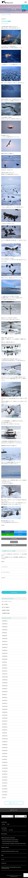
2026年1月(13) (4, 641)
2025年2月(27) (4, 668)
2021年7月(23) (4, 777)
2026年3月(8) (4, 635)
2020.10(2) (4, 797)
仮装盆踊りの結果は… (6, 610)
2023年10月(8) (4, 706)
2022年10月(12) (5, 738)
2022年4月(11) (4, 756)
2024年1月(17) (4, 703)
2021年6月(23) (4, 780)
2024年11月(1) (4, 673)
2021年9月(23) (4, 771)
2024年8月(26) (4, 682)
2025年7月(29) (4, 653)
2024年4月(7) (4, 694)
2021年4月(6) (4, 786)
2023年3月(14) (4, 727)
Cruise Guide (4, 822)
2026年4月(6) (4, 632)
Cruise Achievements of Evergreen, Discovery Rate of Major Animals (14, 843)
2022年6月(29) (4, 750)
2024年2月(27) (4, 700)
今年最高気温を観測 (6, 613)
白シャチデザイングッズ (6, 601)
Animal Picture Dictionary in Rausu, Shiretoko (10, 841)
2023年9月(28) (4, 709)
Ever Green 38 (4, 829)
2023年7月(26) (4, 715)
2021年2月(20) (4, 788)
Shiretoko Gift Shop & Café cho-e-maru (9, 851)
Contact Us (3, 863)
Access (2, 859)
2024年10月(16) (5, 676)
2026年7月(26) (4, 623)
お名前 (2, 561)
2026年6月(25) (4, 626)
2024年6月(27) (4, 688)
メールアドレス (4, 566)
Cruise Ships (4, 828)
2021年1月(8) (4, 794)
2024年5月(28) (4, 691)
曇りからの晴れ (5, 604)
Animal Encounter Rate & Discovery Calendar (10, 839)
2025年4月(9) (4, 662)
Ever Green (11, 829)
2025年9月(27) (4, 647)
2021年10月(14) (5, 768)
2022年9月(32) (4, 741)
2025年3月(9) (4, 665)
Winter (8, 824)
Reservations (24, 8)
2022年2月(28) (4, 762)
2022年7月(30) (4, 747)
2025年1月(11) (4, 671)
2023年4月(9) (4, 724)
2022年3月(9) (4, 759)
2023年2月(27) (4, 729)
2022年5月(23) (4, 753)
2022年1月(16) (4, 765)
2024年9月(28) (4, 679)
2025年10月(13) (5, 644)
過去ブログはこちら (14, 803)
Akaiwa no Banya (5, 847)
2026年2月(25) (4, 638)
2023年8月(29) (4, 712)
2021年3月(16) (4, 791)
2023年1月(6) (4, 732)
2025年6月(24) (4, 656)
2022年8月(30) (4, 744)
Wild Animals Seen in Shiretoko (8, 837)
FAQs (2, 855)
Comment (3, 577)
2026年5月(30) (4, 629)
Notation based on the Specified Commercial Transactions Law (11, 868)
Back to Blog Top (14, 542)
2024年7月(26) (4, 685)
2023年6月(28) (4, 718)
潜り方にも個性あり (6, 607)
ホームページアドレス (5, 572)
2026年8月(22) (4, 620)
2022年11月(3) (4, 735)
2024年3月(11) (4, 697)
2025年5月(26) (4, 659)
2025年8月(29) (4, 650)
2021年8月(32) (4, 774)
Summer (3, 824)
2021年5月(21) (4, 783)
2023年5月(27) (4, 721)
